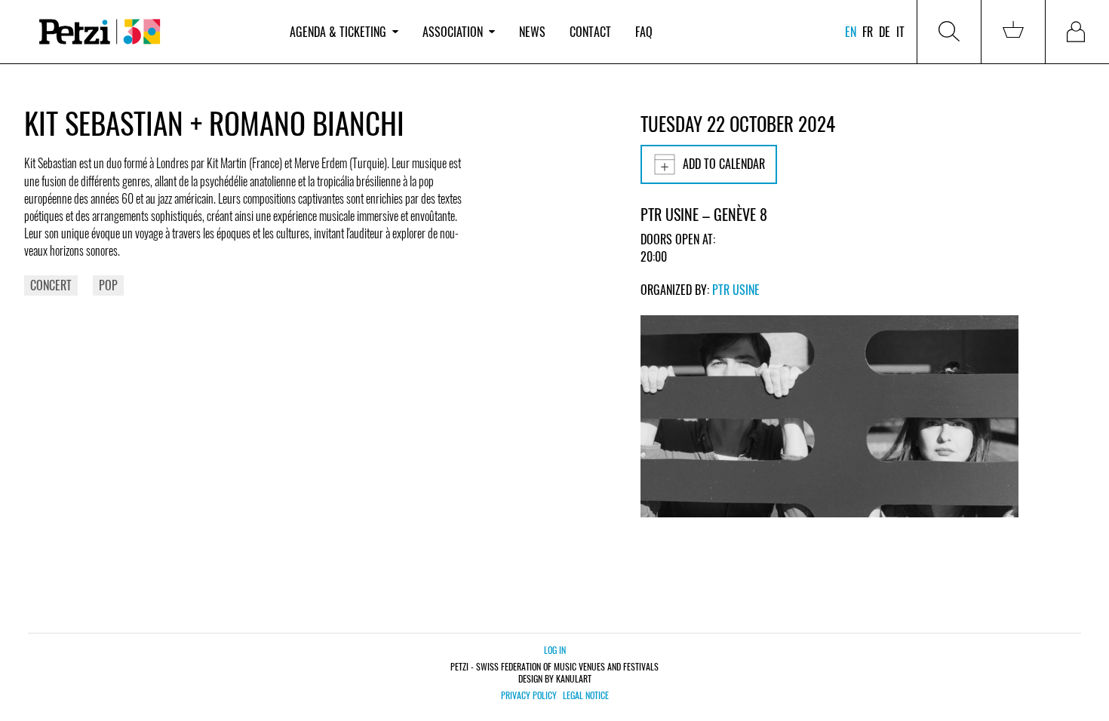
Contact (590, 32)
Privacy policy (529, 695)
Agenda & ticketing (338, 32)
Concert (51, 285)
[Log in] (1077, 31)
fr (867, 32)
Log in (555, 649)
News (532, 32)
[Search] (949, 31)
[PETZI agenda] (151, 32)
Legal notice (586, 695)
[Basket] (1013, 31)
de (884, 32)
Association (452, 32)
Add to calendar (724, 164)
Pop (108, 285)
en (850, 32)
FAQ (644, 32)
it (900, 32)
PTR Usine (736, 290)
